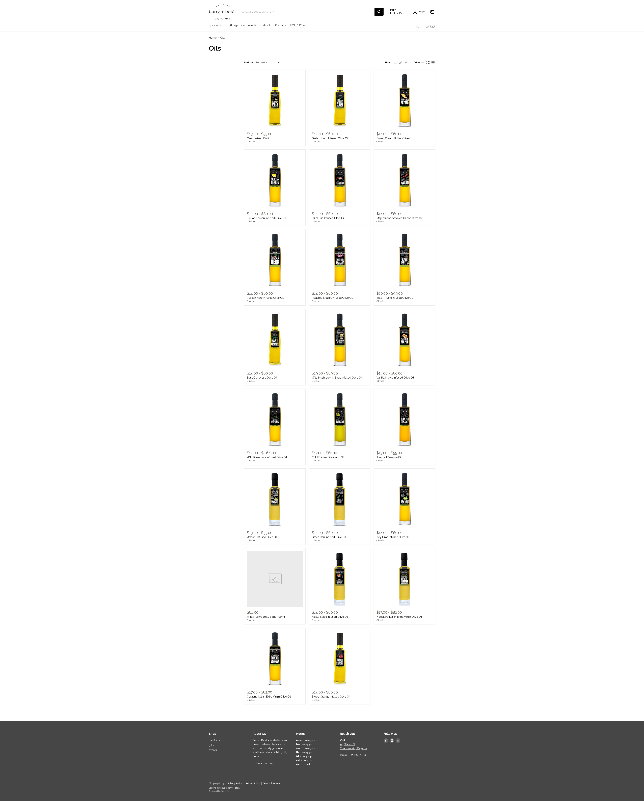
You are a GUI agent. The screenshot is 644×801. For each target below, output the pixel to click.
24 (395, 62)
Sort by (248, 62)
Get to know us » (263, 763)
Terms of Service (271, 783)
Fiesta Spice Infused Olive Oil (330, 616)
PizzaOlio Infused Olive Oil (328, 218)
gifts (211, 745)
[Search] (379, 12)
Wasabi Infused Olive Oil (262, 537)
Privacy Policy (235, 783)
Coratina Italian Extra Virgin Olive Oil (269, 696)
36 (400, 62)
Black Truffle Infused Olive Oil (395, 297)
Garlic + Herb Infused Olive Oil (330, 138)
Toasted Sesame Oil (389, 457)
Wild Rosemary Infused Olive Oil (267, 457)
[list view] (433, 62)
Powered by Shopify (219, 791)
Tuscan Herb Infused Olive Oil (265, 297)
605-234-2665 (357, 755)
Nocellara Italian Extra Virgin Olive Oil (399, 616)
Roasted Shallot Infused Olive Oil (332, 297)
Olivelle (251, 141)
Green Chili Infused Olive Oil (329, 537)
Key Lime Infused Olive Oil (393, 537)
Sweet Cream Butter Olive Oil (395, 138)
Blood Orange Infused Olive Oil (331, 696)
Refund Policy (253, 783)
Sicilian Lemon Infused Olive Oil (266, 218)
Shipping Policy (216, 783)
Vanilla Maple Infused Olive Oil (395, 377)
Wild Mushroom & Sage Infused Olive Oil (337, 377)
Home (213, 37)
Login (421, 11)
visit (418, 26)
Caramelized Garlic (258, 138)
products (214, 740)
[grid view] (428, 62)
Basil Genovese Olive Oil (262, 377)
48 (406, 62)
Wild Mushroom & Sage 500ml (266, 616)
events (213, 750)
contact (430, 26)
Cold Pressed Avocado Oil (328, 457)
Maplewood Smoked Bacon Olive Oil (399, 218)
